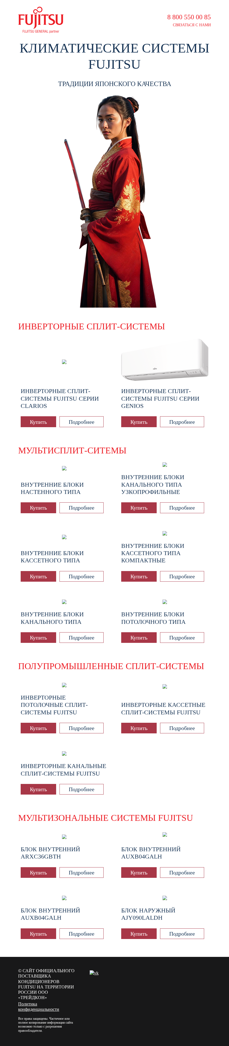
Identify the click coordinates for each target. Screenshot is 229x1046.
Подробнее (81, 422)
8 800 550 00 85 (189, 17)
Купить (38, 422)
